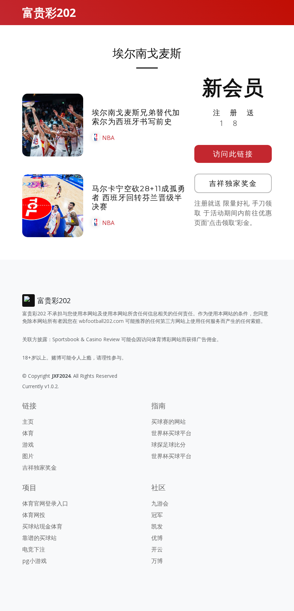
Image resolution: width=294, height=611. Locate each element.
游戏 (28, 444)
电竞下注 (33, 549)
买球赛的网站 (168, 422)
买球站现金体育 (42, 526)
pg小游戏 (34, 561)
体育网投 (33, 515)
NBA (108, 138)
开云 (157, 549)
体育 (28, 433)
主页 (28, 422)
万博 (157, 561)
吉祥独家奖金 (233, 183)
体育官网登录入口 (45, 503)
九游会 (160, 503)
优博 (157, 538)
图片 (28, 456)
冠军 (157, 515)
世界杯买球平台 (171, 433)
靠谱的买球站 (39, 538)
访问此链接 (233, 154)
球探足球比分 (168, 444)
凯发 (157, 526)
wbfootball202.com (101, 321)
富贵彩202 (49, 12)
